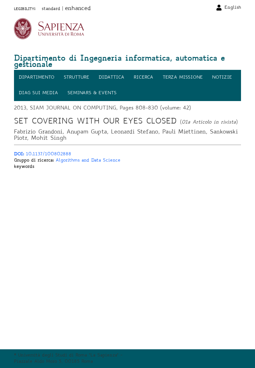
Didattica (111, 77)
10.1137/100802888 (42, 154)
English (233, 8)
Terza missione (183, 77)
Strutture (76, 77)
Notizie (222, 77)
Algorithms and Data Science (88, 160)
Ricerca (143, 77)
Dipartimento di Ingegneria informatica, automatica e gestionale (119, 62)
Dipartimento (36, 77)
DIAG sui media (38, 93)
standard (51, 9)
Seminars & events (92, 93)
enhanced (78, 9)
